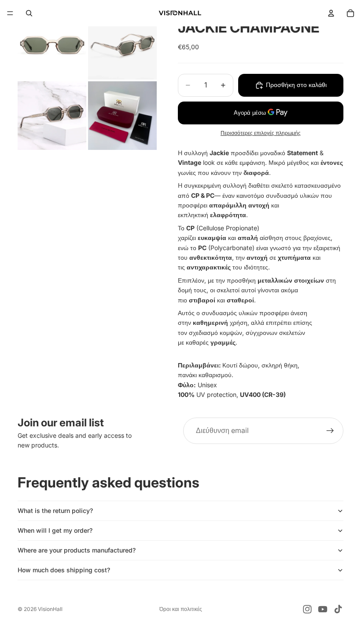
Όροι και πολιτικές (180, 609)
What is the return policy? (55, 510)
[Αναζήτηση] (29, 13)
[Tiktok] (338, 609)
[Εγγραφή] (330, 431)
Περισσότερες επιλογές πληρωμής (261, 133)
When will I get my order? (55, 530)
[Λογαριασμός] (331, 13)
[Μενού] (10, 13)
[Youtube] (322, 609)
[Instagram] (307, 609)
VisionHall (50, 609)
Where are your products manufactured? (77, 550)
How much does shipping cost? (64, 570)
